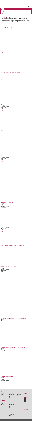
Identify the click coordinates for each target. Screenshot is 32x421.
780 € (2, 130)
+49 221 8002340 (26, 394)
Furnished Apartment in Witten (5, 153)
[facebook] (25, 399)
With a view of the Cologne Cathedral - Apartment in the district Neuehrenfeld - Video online (13, 318)
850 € (2, 231)
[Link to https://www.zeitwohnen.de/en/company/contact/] (23, 4)
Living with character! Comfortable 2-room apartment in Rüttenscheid (10, 72)
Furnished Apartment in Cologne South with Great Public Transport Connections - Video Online (14, 347)
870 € (2, 273)
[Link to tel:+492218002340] (23, 3)
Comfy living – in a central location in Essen (7, 202)
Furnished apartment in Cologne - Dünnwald (7, 376)
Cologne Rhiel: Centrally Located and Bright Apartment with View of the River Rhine (12, 245)
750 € (2, 79)
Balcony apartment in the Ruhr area (6, 45)
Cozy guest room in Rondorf (5, 124)
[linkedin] (25, 401)
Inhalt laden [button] (26, 409)
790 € (2, 161)
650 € (2, 52)
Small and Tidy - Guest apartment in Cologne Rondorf (8, 266)
